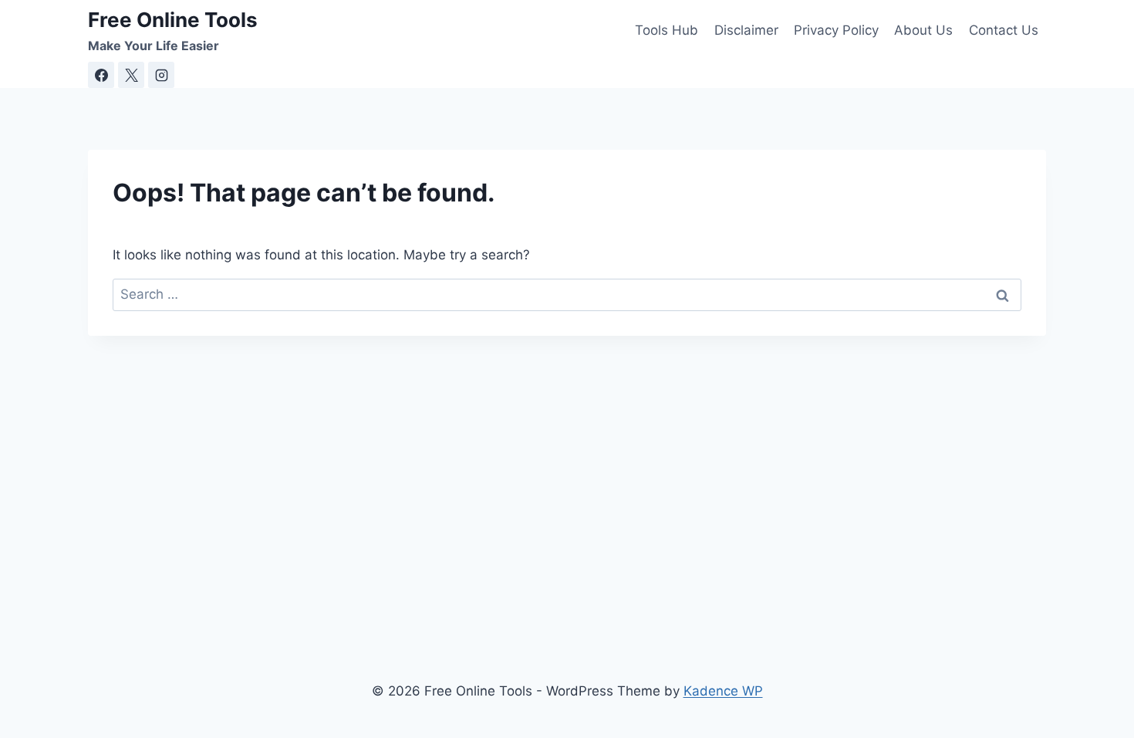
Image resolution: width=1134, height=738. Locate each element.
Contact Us (1003, 30)
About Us (923, 30)
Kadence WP (723, 691)
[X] (131, 75)
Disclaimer (746, 30)
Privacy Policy (836, 30)
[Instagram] (161, 75)
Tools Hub (666, 30)
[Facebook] (101, 75)
